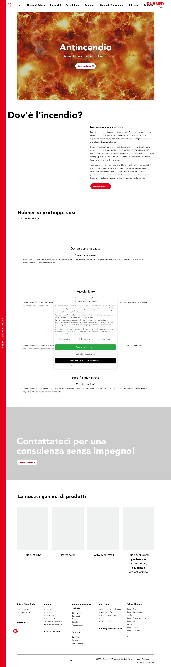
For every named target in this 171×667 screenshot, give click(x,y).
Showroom (76, 640)
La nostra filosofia (105, 612)
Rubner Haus (131, 621)
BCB (128, 633)
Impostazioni (83, 334)
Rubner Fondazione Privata (136, 630)
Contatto (76, 632)
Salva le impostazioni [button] (85, 354)
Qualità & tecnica (105, 621)
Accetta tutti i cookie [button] (85, 347)
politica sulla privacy (67, 331)
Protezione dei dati (119, 659)
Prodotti (48, 604)
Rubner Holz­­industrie (134, 612)
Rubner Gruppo (132, 609)
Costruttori (76, 616)
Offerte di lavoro (52, 631)
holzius (129, 624)
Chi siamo (104, 604)
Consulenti (76, 637)
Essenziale (66, 339)
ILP (128, 636)
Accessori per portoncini (53, 621)
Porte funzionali (49, 618)
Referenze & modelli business (81, 606)
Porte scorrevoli (49, 615)
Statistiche (86, 339)
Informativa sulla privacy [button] (87, 366)
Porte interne (49, 612)
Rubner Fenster (132, 627)
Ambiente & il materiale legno (110, 609)
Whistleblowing (134, 659)
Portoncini (48, 609)
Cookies (151, 662)
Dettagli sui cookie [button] (73, 366)
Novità (101, 618)
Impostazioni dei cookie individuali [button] (86, 360)
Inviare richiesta (77, 643)
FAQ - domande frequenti (108, 615)
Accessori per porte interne (54, 624)
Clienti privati (76, 613)
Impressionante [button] (99, 366)
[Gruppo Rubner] (155, 5)
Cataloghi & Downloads (110, 628)
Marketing (106, 339)
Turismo (74, 619)
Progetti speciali (78, 625)
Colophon (106, 659)
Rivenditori (75, 622)
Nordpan (130, 615)
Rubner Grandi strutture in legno (139, 618)
